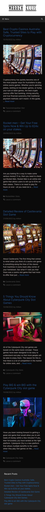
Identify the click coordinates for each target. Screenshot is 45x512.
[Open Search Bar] (42, 19)
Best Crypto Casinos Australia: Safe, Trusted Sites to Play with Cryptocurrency (22, 32)
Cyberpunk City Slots (14, 370)
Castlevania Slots (13, 282)
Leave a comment (13, 111)
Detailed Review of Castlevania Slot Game (22, 492)
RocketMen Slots (13, 196)
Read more (9, 101)
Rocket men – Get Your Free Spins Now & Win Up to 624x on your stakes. (20, 126)
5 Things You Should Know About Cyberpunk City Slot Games (19, 299)
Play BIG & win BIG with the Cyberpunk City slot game (20, 386)
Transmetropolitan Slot (15, 108)
